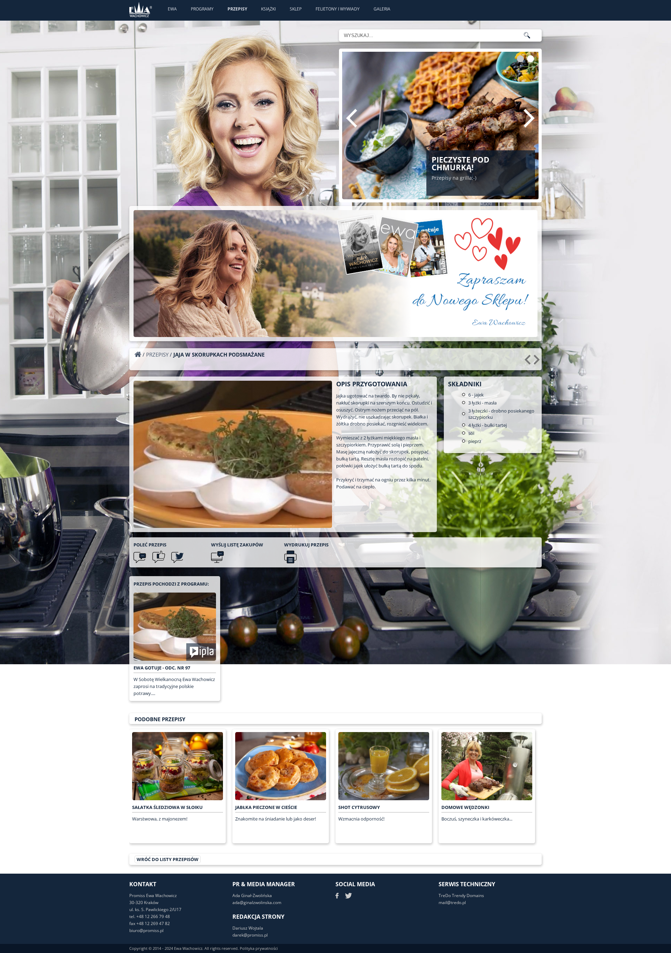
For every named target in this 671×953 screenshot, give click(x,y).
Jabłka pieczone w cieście (266, 807)
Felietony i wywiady (338, 9)
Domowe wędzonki (465, 807)
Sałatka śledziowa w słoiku (167, 807)
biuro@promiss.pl (146, 930)
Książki (268, 9)
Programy (202, 9)
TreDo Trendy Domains (461, 895)
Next (529, 118)
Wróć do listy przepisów (168, 859)
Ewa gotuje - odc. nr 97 (162, 668)
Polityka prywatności (259, 948)
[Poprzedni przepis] (529, 362)
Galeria (382, 9)
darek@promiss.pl (250, 935)
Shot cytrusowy (359, 807)
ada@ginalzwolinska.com (256, 902)
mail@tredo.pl (452, 902)
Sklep (296, 9)
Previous (352, 118)
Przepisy (237, 9)
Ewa (172, 9)
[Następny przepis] (538, 362)
